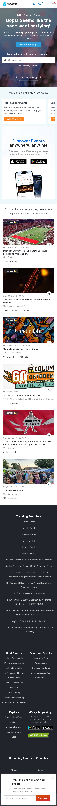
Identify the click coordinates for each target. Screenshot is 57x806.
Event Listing (14, 692)
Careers (41, 770)
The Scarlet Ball (29, 553)
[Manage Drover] (3, 3)
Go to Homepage (28, 44)
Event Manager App (14, 682)
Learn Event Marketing (14, 697)
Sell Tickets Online (14, 668)
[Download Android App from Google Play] (34, 727)
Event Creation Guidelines (14, 702)
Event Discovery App (40, 673)
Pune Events (29, 522)
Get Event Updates (41, 668)
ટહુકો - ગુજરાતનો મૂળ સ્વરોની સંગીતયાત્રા (29, 621)
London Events (29, 547)
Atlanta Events (29, 528)
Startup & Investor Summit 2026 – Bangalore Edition (29, 566)
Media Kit (14, 722)
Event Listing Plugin (14, 717)
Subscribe (43, 798)
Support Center (14, 732)
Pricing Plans (14, 678)
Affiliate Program (14, 727)
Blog (14, 737)
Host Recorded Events (14, 673)
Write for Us (40, 678)
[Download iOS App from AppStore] (47, 727)
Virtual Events (40, 663)
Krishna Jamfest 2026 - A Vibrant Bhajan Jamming (29, 559)
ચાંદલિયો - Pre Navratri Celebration (29, 593)
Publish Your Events (14, 658)
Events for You (41, 658)
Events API (14, 687)
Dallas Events (29, 541)
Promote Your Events (14, 663)
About (14, 770)
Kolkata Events (29, 534)
